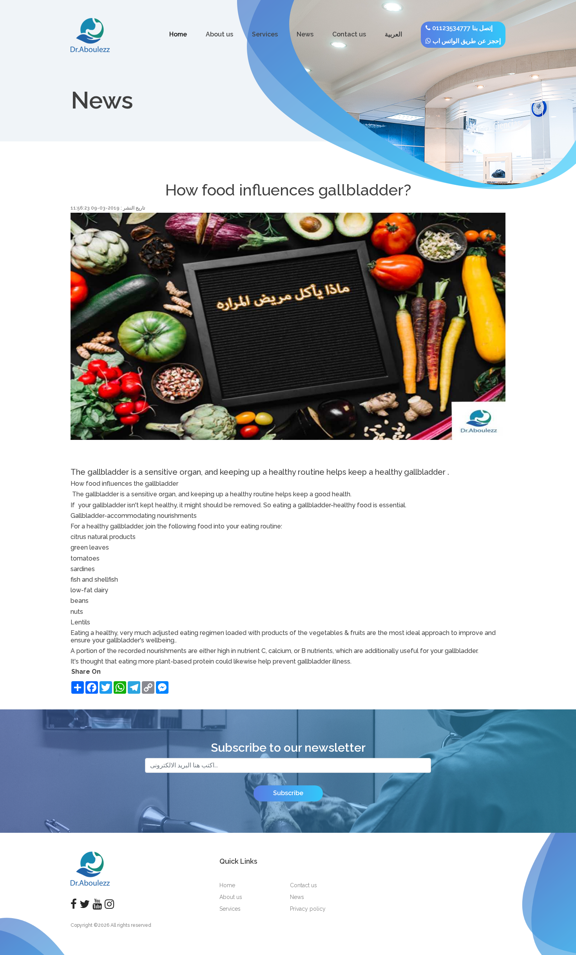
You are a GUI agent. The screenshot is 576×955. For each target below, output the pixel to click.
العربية (393, 34)
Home (178, 34)
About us (219, 34)
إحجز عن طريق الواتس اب (466, 41)
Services (265, 34)
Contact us (349, 34)
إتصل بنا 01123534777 (462, 28)
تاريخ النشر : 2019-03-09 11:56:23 (108, 208)
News (305, 34)
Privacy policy (308, 909)
